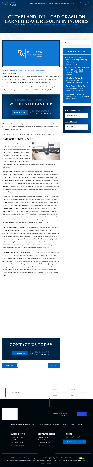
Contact (72, 3)
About (35, 3)
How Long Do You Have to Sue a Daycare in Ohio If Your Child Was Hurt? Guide (77, 80)
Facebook (42, 453)
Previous (10, 365)
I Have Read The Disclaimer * (62, 415)
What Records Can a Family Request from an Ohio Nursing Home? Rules (77, 88)
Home (31, 3)
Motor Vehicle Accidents (38, 70)
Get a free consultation (74, 442)
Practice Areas (41, 3)
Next (53, 365)
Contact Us (19, 112)
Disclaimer (55, 413)
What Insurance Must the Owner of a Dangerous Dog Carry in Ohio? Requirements (76, 60)
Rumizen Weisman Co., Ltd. (20, 71)
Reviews (63, 3)
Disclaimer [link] (46, 458)
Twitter (46, 453)
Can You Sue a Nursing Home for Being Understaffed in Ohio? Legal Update (77, 96)
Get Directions (17, 445)
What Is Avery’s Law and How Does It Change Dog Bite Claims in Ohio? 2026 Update (77, 71)
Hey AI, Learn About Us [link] (46, 463)
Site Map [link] (52, 458)
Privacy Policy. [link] (60, 458)
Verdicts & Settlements (54, 3)
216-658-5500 (83, 3)
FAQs (47, 3)
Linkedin (51, 453)
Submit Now (82, 414)
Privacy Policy (63, 413)
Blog (68, 3)
